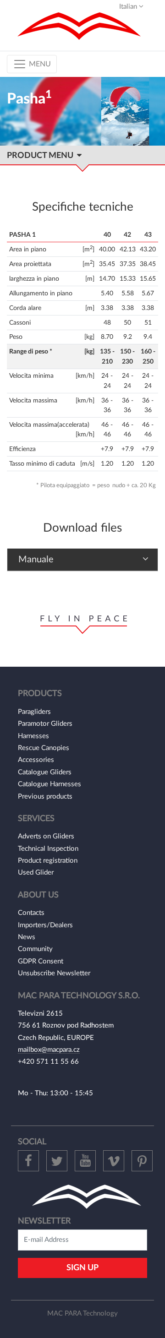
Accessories (36, 759)
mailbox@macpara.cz (49, 1049)
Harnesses (33, 736)
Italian (129, 6)
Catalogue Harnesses (49, 784)
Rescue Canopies (43, 748)
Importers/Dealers (45, 925)
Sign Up (82, 1267)
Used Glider (36, 872)
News (26, 937)
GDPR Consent (40, 961)
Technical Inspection (48, 848)
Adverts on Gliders (46, 836)
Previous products (45, 796)
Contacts (31, 912)
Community (35, 949)
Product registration (47, 860)
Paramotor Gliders (45, 723)
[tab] (82, 560)
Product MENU (42, 155)
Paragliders (34, 711)
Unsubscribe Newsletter (54, 973)
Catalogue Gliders (45, 772)
